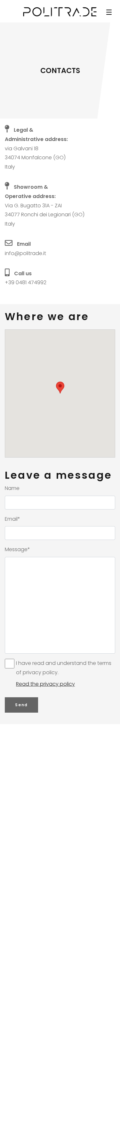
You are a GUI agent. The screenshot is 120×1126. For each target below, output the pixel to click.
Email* (12, 519)
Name (12, 488)
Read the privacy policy (45, 684)
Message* (17, 549)
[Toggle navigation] (108, 11)
